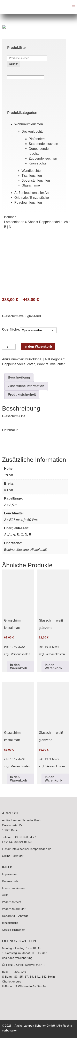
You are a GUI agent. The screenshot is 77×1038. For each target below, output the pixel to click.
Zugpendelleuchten (43, 158)
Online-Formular (12, 855)
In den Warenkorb (38, 346)
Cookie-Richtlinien (13, 929)
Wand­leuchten (32, 170)
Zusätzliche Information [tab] (26, 386)
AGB (5, 895)
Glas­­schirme (31, 185)
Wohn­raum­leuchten (28, 124)
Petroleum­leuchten (28, 202)
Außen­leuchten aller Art (31, 192)
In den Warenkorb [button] (18, 666)
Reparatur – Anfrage (15, 915)
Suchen (13, 63)
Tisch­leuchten (32, 175)
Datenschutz (10, 881)
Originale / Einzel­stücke (31, 197)
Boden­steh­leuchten (36, 180)
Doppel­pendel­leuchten (18, 364)
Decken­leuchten (33, 131)
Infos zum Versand (14, 888)
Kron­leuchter (38, 163)
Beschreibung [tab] (19, 377)
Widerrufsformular (13, 908)
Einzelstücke (10, 922)
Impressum (9, 874)
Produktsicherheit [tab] (22, 394)
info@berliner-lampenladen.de (31, 848)
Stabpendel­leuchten (43, 143)
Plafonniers (37, 139)
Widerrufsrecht (11, 902)
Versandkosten (20, 654)
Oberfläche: (11, 329)
